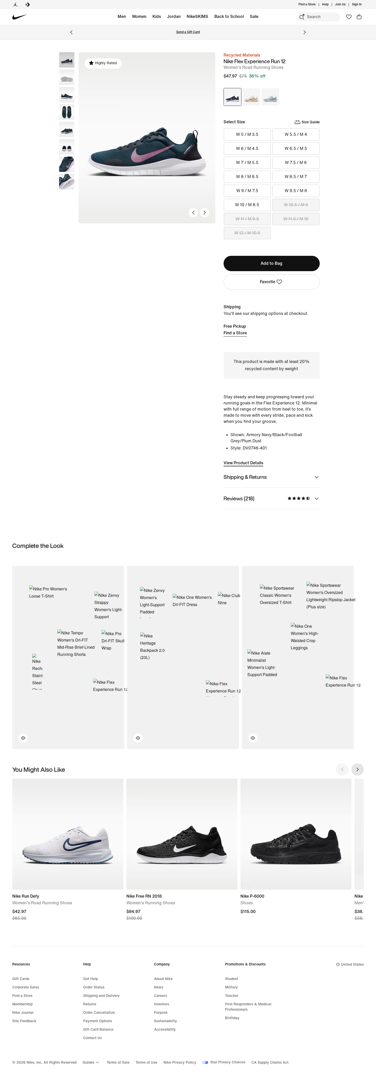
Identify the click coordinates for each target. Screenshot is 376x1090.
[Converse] (28, 5)
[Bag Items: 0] (359, 16)
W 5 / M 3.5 (247, 134)
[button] (66, 77)
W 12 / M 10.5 (247, 233)
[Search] (301, 16)
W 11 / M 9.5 (247, 219)
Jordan (174, 16)
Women (139, 16)
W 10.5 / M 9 (296, 205)
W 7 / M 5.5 (247, 162)
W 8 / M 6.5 (247, 176)
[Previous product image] (193, 212)
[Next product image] (204, 212)
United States (352, 964)
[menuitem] (330, 5)
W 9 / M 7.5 (247, 191)
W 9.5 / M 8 (296, 191)
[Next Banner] (304, 32)
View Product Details (243, 463)
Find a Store (235, 333)
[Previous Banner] (71, 32)
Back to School (229, 16)
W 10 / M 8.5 (247, 205)
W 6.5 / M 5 (296, 148)
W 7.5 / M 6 (296, 162)
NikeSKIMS (197, 16)
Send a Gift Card (188, 32)
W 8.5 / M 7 (296, 176)
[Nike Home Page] (19, 17)
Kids (156, 16)
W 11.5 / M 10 (295, 219)
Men (122, 16)
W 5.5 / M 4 (296, 134)
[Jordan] (15, 5)
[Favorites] (348, 16)
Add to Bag (271, 263)
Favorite (267, 282)
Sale (254, 16)
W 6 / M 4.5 (247, 148)
